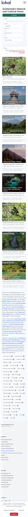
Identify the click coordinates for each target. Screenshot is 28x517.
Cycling (15, 393)
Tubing (5, 418)
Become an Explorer (6, 484)
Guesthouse (6, 408)
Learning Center (5, 486)
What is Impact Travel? (6, 439)
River (15, 414)
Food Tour (6, 396)
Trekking (15, 384)
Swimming (6, 374)
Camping (13, 377)
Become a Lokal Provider (7, 444)
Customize (21, 510)
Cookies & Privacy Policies (7, 448)
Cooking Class (20, 359)
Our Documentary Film (6, 480)
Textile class (6, 384)
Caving (21, 377)
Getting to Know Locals (9, 368)
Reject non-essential (9, 510)
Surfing (21, 414)
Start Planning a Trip (6, 473)
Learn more (19, 506)
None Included (7, 414)
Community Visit (7, 356)
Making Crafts (18, 380)
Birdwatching (6, 393)
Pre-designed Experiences (7, 475)
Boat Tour (6, 377)
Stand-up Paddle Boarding (9, 390)
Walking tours (6, 362)
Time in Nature (13, 365)
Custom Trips (16, 362)
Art (21, 365)
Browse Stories (4, 482)
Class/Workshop (7, 380)
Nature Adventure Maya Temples (13, 331)
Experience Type (8, 33)
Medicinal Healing (15, 396)
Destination (6, 28)
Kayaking (6, 411)
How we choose (4, 459)
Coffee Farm (20, 368)
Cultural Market (19, 402)
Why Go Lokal (4, 457)
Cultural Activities (19, 356)
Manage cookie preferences (7, 450)
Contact (3, 455)
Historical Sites (7, 371)
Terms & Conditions (5, 446)
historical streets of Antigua (9, 299)
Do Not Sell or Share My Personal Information (12, 453)
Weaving (20, 390)
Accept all (14, 514)
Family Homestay (19, 387)
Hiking (5, 365)
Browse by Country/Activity (7, 477)
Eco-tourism (6, 405)
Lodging (17, 399)
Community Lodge (7, 387)
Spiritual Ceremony (8, 399)
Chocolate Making (7, 402)
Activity (5, 37)
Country (6, 23)
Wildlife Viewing (16, 374)
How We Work (4, 441)
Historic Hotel (15, 408)
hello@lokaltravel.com (7, 424)
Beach (22, 384)
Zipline (12, 418)
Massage (13, 411)
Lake (15, 371)
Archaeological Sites (8, 359)
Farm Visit (15, 405)
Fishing (22, 393)
